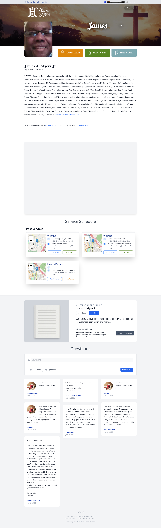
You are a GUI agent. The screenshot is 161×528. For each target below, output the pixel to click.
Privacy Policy (74, 518)
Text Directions (54, 252)
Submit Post (126, 370)
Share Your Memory (125, 333)
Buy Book (94, 313)
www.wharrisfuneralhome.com (67, 114)
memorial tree (50, 125)
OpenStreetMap (83, 522)
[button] (36, 241)
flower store (83, 125)
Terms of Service (86, 518)
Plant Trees (69, 252)
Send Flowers (70, 279)
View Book (82, 313)
